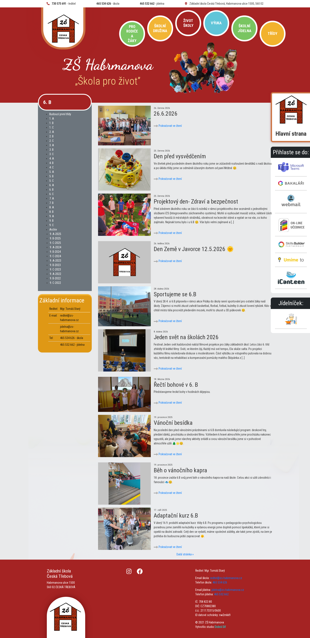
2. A (51, 132)
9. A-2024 (55, 247)
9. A (51, 216)
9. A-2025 (55, 234)
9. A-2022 (55, 274)
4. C (51, 167)
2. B (51, 136)
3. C (51, 154)
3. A (51, 145)
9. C (51, 225)
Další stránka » (185, 554)
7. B (51, 203)
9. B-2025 (55, 238)
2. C (51, 140)
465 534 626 (220, 582)
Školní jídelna (244, 28)
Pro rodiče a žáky (132, 33)
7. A (51, 198)
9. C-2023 (55, 269)
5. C (51, 180)
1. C (51, 127)
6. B (51, 189)
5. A (51, 172)
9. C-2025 (55, 243)
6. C (51, 194)
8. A (51, 207)
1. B (51, 123)
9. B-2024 (55, 251)
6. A (51, 185)
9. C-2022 (55, 282)
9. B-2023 (55, 265)
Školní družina (160, 28)
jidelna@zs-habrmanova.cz (228, 590)
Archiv (53, 229)
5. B (51, 176)
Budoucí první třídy (60, 114)
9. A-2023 (55, 260)
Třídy (272, 33)
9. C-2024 (55, 256)
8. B (51, 211)
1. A (51, 118)
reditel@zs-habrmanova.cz (226, 578)
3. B (51, 149)
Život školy (188, 22)
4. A (51, 158)
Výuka (216, 23)
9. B (51, 220)
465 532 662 (221, 594)
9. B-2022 (55, 278)
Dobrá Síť (220, 626)
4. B (51, 163)
